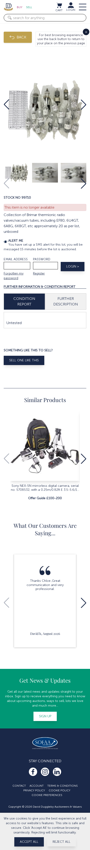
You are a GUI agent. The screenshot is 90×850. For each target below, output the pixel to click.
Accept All (29, 841)
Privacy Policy (34, 790)
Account (37, 785)
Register (39, 273)
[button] (6, 104)
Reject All (61, 841)
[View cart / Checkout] (59, 5)
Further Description (65, 301)
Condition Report (24, 301)
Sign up (45, 716)
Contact (19, 785)
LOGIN (70, 9)
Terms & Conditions (62, 785)
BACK (21, 37)
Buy (19, 7)
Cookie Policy (59, 790)
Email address (16, 259)
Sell (29, 7)
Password (41, 259)
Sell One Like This (24, 360)
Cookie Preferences (47, 795)
